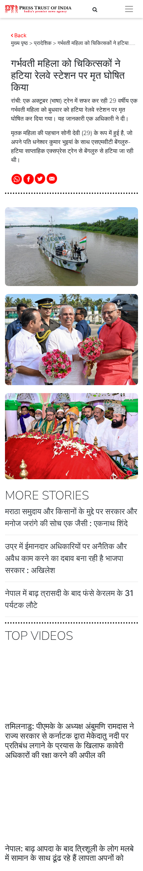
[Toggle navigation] (129, 9)
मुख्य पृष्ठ (19, 43)
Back (20, 35)
